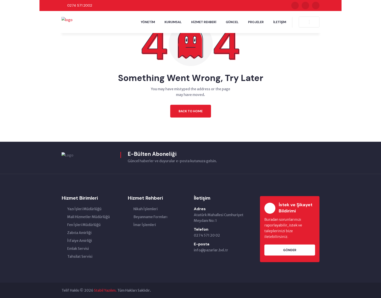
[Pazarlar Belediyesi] (67, 19)
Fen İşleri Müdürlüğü (84, 225)
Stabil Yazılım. (105, 290)
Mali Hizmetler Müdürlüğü (88, 217)
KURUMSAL (173, 22)
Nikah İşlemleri (145, 209)
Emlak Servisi (78, 248)
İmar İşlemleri (144, 225)
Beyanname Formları (150, 217)
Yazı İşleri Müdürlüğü (84, 209)
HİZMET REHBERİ (203, 22)
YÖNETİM (148, 22)
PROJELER (256, 22)
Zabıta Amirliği (79, 232)
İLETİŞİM (279, 22)
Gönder (289, 250)
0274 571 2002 (79, 5)
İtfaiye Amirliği (79, 240)
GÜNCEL (232, 22)
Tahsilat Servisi (79, 256)
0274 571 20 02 (207, 235)
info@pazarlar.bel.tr (211, 250)
